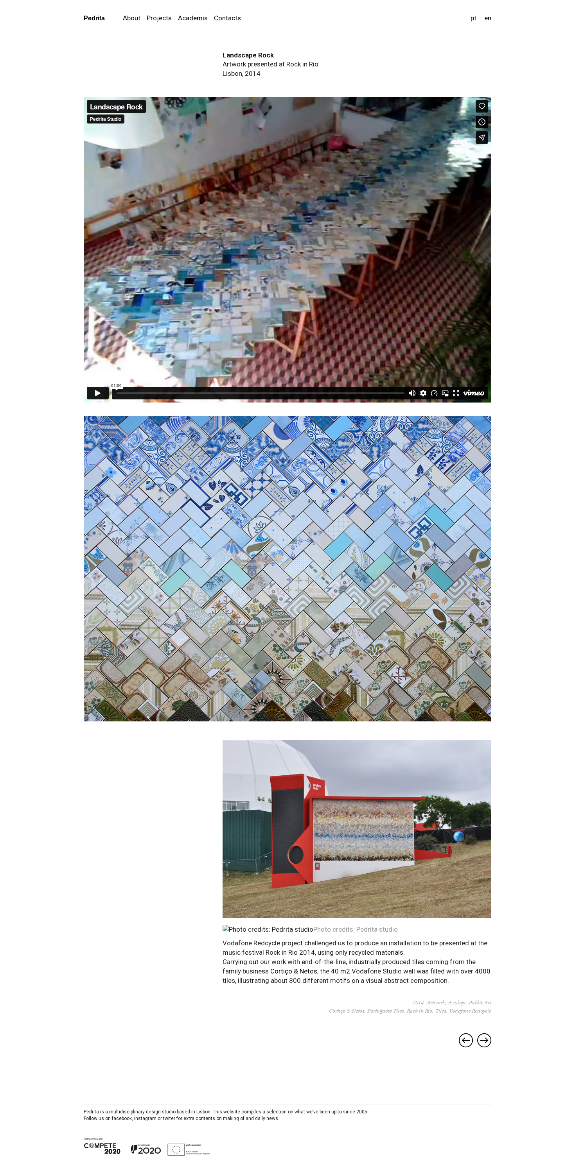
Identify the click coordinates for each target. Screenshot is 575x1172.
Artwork (436, 1002)
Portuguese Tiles (385, 1011)
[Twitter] (476, 1112)
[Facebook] (464, 1112)
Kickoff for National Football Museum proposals (484, 1040)
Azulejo (456, 1002)
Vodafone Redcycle (470, 1011)
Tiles (440, 1011)
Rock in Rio (419, 1011)
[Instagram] (488, 1112)
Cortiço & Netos (293, 971)
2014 (418, 1002)
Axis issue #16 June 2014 (466, 1040)
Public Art (480, 1002)
